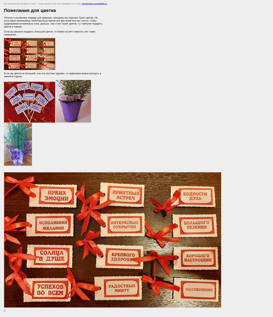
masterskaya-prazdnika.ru (94, 4)
